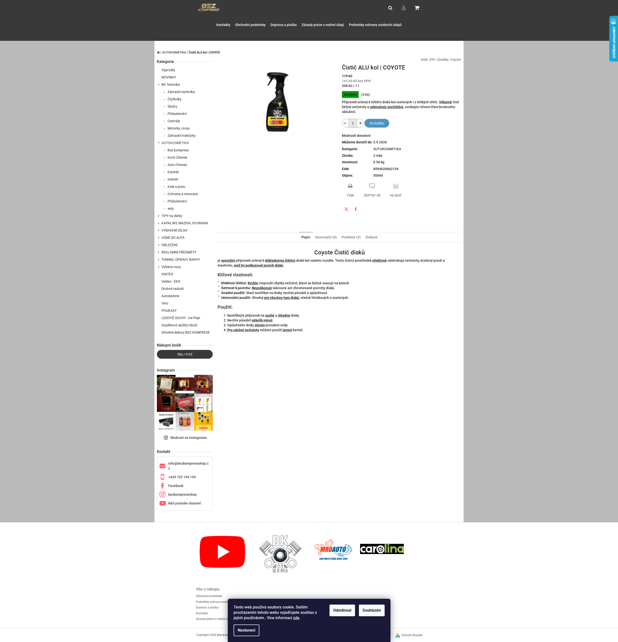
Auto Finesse (177, 165)
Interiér (172, 179)
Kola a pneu (176, 187)
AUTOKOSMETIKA (175, 143)
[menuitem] (223, 25)
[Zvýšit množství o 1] (361, 123)
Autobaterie (170, 296)
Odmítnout (342, 610)
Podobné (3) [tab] (351, 237)
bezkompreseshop (182, 494)
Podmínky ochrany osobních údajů (219, 602)
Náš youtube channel (184, 503)
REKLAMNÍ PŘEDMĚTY (178, 252)
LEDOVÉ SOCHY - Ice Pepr (180, 318)
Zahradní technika (181, 92)
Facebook (175, 486)
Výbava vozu (171, 267)
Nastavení (246, 630)
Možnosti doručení (356, 136)
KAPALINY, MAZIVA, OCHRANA (184, 223)
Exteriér (173, 172)
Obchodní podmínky (209, 596)
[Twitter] (346, 209)
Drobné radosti (172, 289)
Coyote (455, 59)
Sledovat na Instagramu (188, 438)
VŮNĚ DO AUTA (173, 238)
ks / (185, 354)
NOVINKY (168, 77)
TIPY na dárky (171, 216)
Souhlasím (372, 610)
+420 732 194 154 (182, 477)
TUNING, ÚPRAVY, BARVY (180, 259)
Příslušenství (177, 114)
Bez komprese (178, 150)
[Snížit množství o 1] (345, 123)
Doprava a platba (207, 607)
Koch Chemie (177, 157)
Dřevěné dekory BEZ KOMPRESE (185, 332)
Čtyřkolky (174, 99)
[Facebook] (355, 209)
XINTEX (167, 274)
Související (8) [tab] (326, 237)
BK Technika (170, 85)
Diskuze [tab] (371, 237)
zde (296, 618)
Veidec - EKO (170, 281)
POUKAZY (169, 310)
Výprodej (168, 70)
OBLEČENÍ (169, 245)
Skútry (172, 106)
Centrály (173, 121)
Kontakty (202, 613)
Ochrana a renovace (182, 194)
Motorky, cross (178, 128)
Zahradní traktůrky (181, 136)
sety (170, 208)
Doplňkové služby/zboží (179, 325)
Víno (164, 303)
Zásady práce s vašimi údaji (214, 619)
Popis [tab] (305, 237)
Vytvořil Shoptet (411, 635)
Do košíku (377, 123)
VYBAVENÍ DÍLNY (174, 230)
